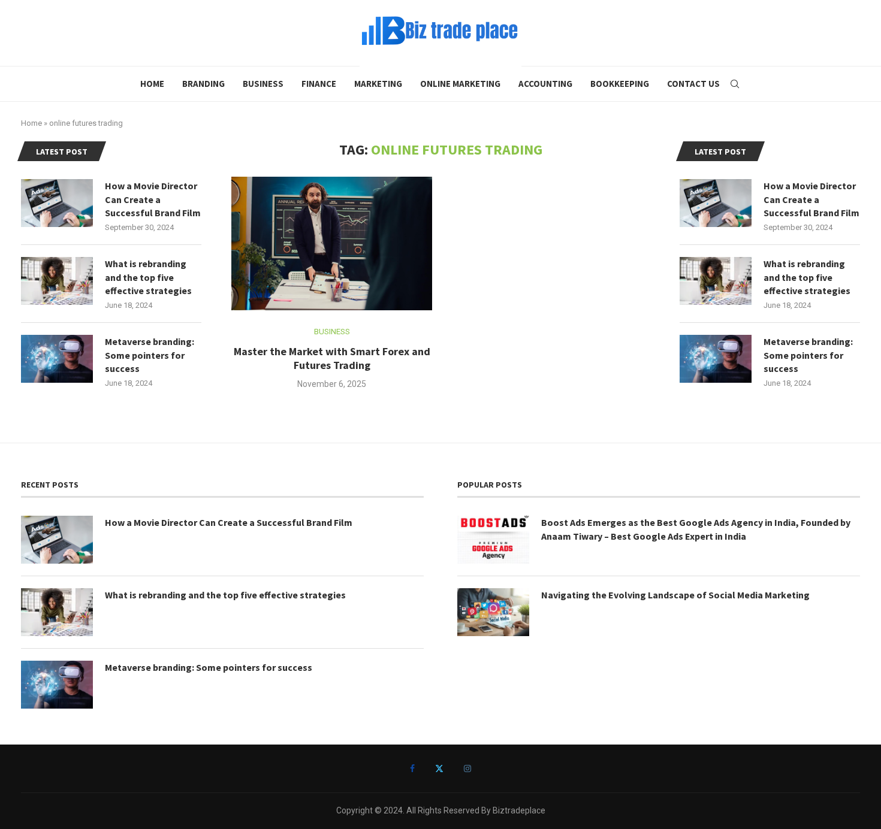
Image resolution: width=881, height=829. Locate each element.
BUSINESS (263, 83)
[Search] (735, 83)
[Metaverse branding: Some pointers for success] (716, 359)
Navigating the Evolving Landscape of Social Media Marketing (675, 595)
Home (152, 83)
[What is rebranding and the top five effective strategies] (716, 281)
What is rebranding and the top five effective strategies (807, 277)
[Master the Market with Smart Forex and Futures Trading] (331, 244)
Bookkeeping (619, 83)
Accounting (545, 83)
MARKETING (378, 83)
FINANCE (318, 83)
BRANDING (203, 83)
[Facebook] (412, 768)
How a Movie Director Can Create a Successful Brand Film (811, 199)
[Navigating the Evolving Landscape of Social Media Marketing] (493, 612)
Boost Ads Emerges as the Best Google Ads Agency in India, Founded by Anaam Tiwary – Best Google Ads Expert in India (695, 528)
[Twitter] (439, 768)
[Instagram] (467, 768)
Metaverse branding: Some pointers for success (808, 354)
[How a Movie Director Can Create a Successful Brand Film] (716, 203)
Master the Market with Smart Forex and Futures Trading (332, 358)
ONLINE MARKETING (460, 83)
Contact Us (693, 83)
